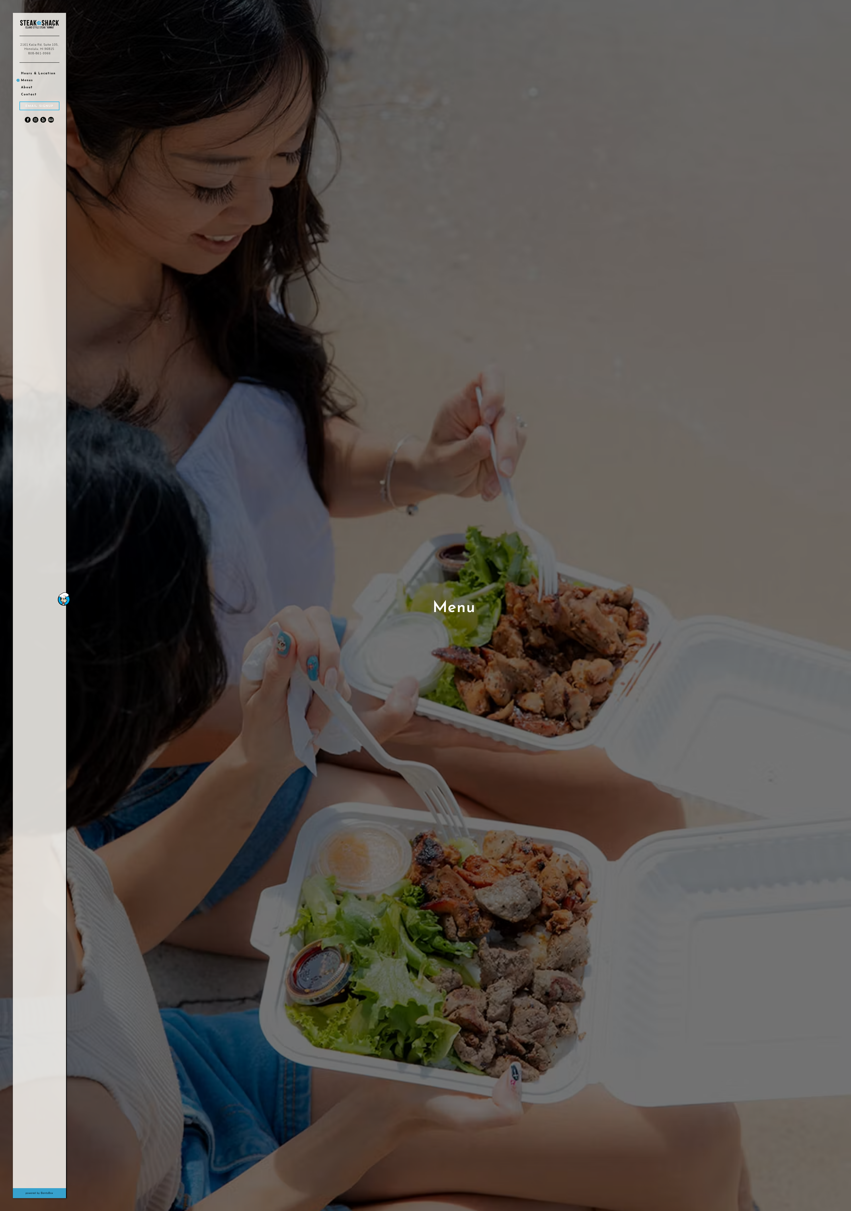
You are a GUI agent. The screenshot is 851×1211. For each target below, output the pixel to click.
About (27, 87)
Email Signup (39, 106)
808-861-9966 (39, 53)
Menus (27, 80)
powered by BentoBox (45, 1193)
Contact (29, 94)
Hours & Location (38, 73)
